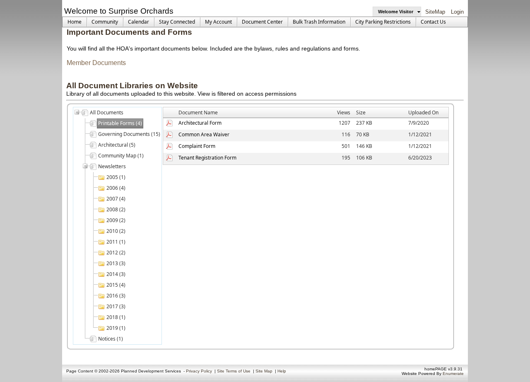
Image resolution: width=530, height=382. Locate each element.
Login (457, 12)
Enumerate (453, 373)
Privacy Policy (199, 371)
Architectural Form (200, 122)
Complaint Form (196, 146)
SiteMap (435, 12)
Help (281, 371)
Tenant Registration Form (207, 157)
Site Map (263, 371)
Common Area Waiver (203, 134)
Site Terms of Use (234, 371)
